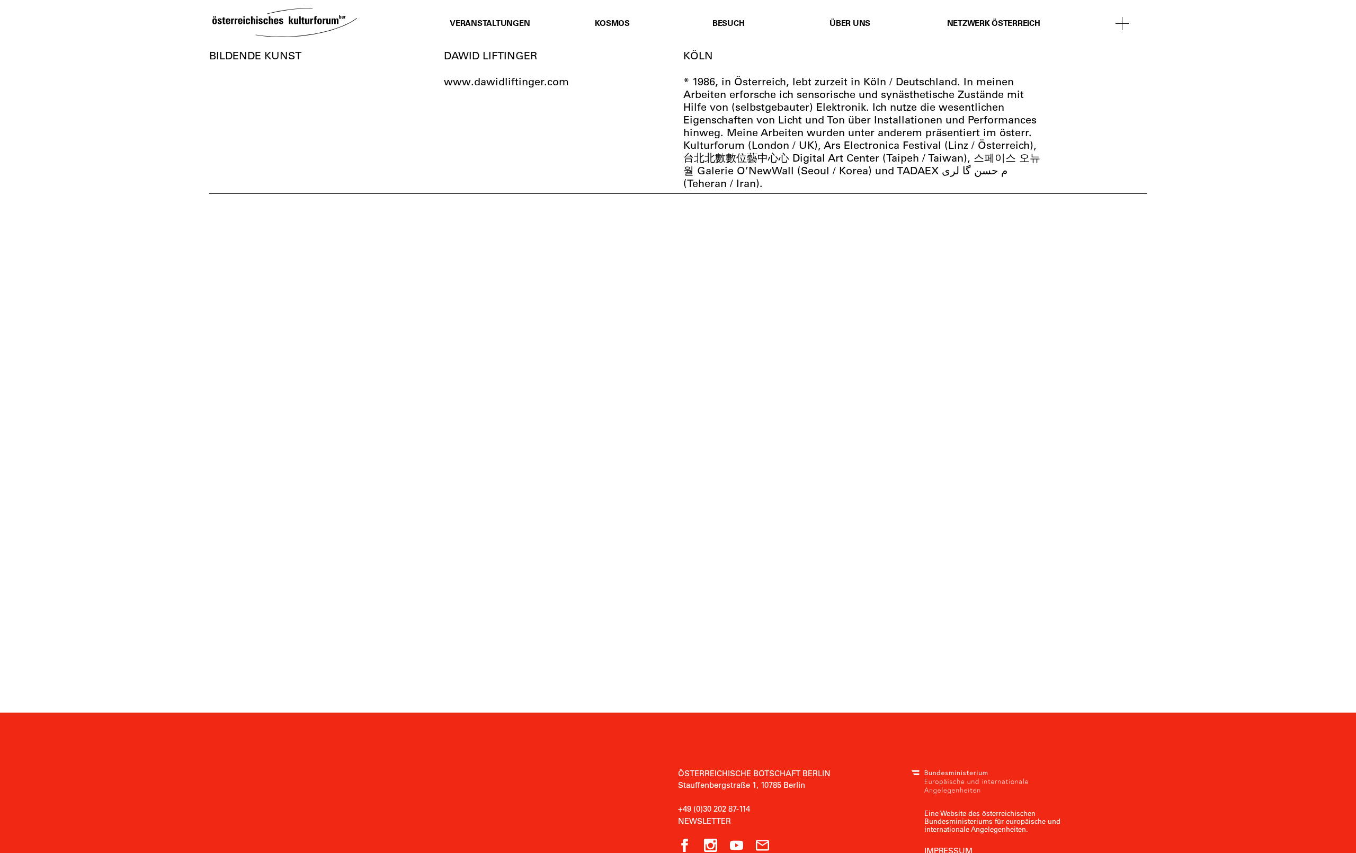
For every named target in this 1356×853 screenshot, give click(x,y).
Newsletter (704, 820)
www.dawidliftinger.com (506, 81)
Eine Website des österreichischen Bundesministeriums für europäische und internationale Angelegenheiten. (992, 821)
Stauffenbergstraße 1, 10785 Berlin (741, 784)
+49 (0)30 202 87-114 (714, 808)
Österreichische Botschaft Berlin (754, 773)
